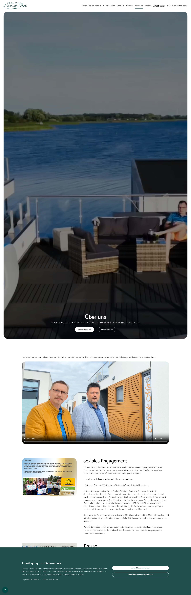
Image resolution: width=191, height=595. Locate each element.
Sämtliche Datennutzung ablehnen (140, 574)
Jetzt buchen (159, 5)
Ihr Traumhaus (95, 5)
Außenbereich (109, 5)
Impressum (27, 579)
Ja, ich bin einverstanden (140, 568)
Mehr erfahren (83, 329)
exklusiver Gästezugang (177, 5)
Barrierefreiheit (51, 579)
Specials (120, 5)
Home (84, 5)
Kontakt (148, 5)
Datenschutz (38, 579)
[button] (5, 590)
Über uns (139, 5)
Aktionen (130, 5)
